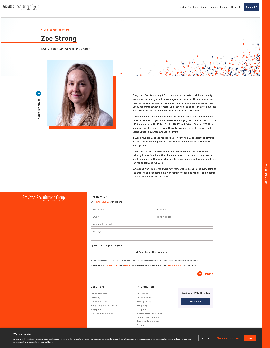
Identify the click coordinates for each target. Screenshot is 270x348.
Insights (224, 6)
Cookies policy (144, 297)
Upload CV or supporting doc (106, 245)
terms (127, 265)
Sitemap (141, 325)
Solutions (193, 6)
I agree (250, 338)
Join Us (214, 6)
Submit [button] (209, 273)
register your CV (101, 201)
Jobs (183, 6)
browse (164, 252)
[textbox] (120, 209)
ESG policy (142, 305)
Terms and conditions (148, 321)
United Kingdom (99, 293)
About (204, 6)
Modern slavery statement (150, 313)
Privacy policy (144, 301)
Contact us (142, 293)
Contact (235, 6)
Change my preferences (228, 338)
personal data (174, 265)
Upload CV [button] (252, 8)
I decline (205, 338)
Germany (95, 297)
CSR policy (142, 309)
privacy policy (113, 265)
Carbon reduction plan (148, 317)
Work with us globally (102, 313)
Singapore (96, 309)
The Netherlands (99, 301)
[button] (195, 301)
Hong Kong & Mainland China (106, 305)
